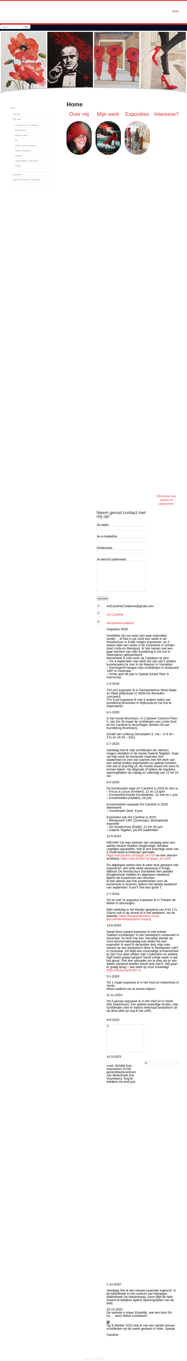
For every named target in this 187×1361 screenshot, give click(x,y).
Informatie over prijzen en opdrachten (166, 500)
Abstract (18, 156)
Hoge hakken (20, 130)
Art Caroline (115, 614)
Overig (18, 166)
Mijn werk (17, 119)
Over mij (16, 114)
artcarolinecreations (120, 623)
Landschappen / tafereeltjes (26, 161)
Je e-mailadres (107, 536)
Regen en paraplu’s (23, 151)
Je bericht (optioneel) (111, 559)
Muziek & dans (21, 135)
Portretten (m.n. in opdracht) (27, 125)
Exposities (17, 174)
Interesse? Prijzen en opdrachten (27, 180)
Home (175, 11)
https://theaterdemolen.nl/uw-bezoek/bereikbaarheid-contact (133, 917)
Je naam (103, 525)
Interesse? (166, 114)
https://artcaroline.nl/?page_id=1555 (146, 858)
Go (26, 27)
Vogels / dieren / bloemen (26, 145)
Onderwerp (104, 548)
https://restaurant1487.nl (124, 970)
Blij (16, 140)
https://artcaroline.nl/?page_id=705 (131, 855)
